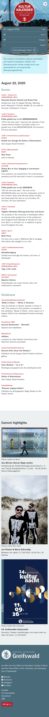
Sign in (8, 704)
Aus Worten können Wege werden (17, 463)
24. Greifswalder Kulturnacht (14, 629)
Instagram (7, 683)
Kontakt (4, 690)
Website (6, 677)
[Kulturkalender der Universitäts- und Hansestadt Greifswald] (24, 12)
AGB (3, 699)
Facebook (7, 680)
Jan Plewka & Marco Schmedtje (16, 550)
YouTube (7, 685)
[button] (45, 4)
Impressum (6, 696)
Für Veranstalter (8, 693)
